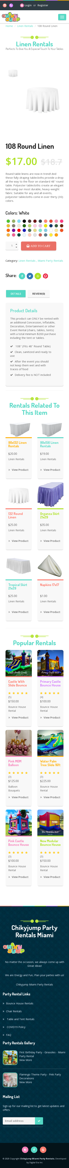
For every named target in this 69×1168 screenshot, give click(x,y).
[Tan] (35, 230)
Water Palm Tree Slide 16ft (50, 763)
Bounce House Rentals (19, 1003)
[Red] (19, 230)
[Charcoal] (40, 221)
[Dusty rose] (56, 221)
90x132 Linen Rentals (17, 444)
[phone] (11, 5)
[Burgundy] (35, 221)
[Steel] (45, 235)
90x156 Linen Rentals (49, 444)
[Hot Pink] (13, 235)
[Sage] (29, 230)
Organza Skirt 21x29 (49, 515)
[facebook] (34, 1150)
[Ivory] (19, 225)
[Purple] (13, 230)
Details (16, 293)
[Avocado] (13, 221)
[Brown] (29, 221)
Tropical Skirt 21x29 (17, 586)
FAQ (8, 1035)
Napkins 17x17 (49, 585)
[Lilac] (40, 225)
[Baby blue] (19, 221)
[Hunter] (19, 235)
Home (9, 26)
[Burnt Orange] (61, 230)
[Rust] (40, 235)
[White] (51, 230)
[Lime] (29, 225)
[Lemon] (45, 225)
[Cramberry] (51, 221)
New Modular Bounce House (50, 843)
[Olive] (56, 225)
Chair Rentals (14, 1011)
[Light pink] (35, 225)
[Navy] (51, 225)
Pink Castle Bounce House (18, 843)
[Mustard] (8, 225)
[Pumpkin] (56, 235)
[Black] (24, 221)
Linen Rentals (25, 26)
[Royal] (24, 230)
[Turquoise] (45, 230)
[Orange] (8, 230)
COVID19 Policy (15, 1027)
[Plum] (61, 225)
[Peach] (29, 235)
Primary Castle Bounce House (50, 683)
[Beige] (56, 230)
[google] (43, 1150)
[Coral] (45, 221)
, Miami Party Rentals (49, 260)
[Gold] (8, 235)
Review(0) (38, 293)
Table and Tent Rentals (20, 1019)
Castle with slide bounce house (17, 684)
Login (28, 5)
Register (43, 5)
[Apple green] (8, 221)
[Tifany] (40, 230)
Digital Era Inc (36, 1162)
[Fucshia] (61, 221)
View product (20, 469)
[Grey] (13, 225)
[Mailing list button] (39, 1121)
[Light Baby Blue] (24, 235)
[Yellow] (51, 235)
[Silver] (35, 235)
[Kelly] (24, 225)
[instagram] (5, 5)
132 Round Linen (15, 515)
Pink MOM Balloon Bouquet (14, 763)
